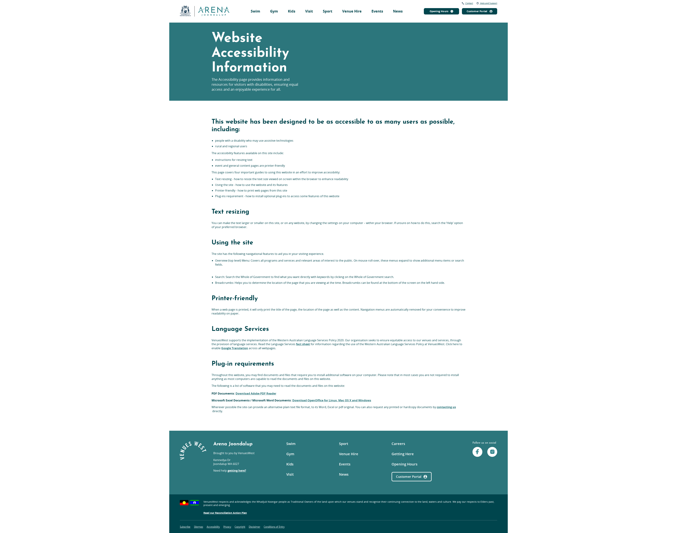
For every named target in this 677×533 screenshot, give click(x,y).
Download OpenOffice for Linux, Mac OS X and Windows (331, 400)
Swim (255, 11)
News (398, 11)
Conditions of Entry (274, 526)
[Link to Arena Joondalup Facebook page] (477, 452)
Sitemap (198, 526)
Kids (291, 11)
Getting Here (403, 454)
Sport (327, 11)
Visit (309, 11)
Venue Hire (352, 11)
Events (377, 11)
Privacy (227, 526)
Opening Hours (404, 464)
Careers (398, 443)
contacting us (446, 407)
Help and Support (488, 3)
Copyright (240, 526)
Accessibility (213, 526)
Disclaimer (254, 526)
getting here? (237, 471)
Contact (469, 3)
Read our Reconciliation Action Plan (225, 512)
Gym (274, 11)
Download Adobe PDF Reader (256, 393)
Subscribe (185, 526)
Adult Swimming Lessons (351, 3)
